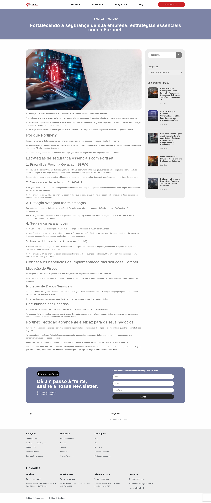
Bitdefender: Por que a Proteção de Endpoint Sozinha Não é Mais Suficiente (169, 182)
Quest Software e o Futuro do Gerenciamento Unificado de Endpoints (171, 159)
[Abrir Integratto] (126, 4)
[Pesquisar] (179, 55)
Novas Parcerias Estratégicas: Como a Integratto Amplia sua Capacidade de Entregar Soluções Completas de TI (170, 94)
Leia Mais (163, 103)
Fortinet (125, 419)
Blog (111, 419)
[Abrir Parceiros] (102, 4)
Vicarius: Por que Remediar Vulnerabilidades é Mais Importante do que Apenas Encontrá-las (170, 115)
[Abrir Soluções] (79, 4)
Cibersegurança (117, 419)
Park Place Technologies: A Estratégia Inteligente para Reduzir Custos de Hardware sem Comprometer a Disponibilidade (171, 139)
